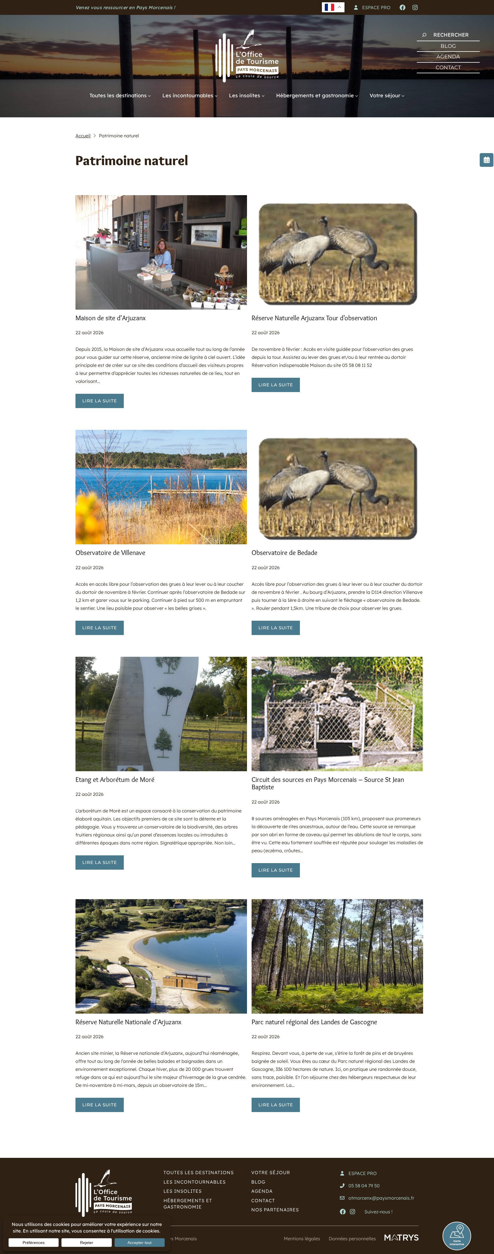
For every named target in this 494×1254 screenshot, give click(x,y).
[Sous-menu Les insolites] (263, 95)
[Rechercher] (424, 34)
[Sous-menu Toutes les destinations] (149, 95)
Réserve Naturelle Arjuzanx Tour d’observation (314, 318)
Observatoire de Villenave (110, 552)
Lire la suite (103, 403)
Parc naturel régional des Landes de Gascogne (314, 1022)
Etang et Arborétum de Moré (114, 779)
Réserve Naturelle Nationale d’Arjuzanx (128, 1022)
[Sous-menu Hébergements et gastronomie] (356, 95)
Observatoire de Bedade (284, 552)
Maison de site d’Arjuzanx (110, 318)
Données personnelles (352, 1238)
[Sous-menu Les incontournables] (216, 95)
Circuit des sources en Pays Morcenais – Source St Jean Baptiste (328, 783)
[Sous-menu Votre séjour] (403, 95)
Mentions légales (302, 1238)
